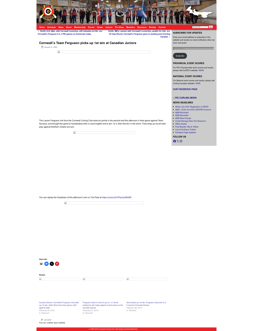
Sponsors (141, 27)
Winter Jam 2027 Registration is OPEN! (191, 106)
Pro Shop (119, 27)
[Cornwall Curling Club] (126, 12)
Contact (162, 27)
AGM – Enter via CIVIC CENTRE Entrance (193, 109)
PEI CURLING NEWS (186, 97)
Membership (80, 27)
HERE (201, 70)
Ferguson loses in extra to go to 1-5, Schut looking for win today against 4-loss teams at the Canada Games (103, 305)
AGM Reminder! (182, 112)
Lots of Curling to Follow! (185, 129)
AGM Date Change (183, 118)
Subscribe (180, 55)
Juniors (108, 27)
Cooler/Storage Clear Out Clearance (190, 120)
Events (91, 27)
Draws (100, 27)
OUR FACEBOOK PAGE (185, 89)
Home (42, 27)
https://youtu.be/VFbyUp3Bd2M (116, 197)
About (69, 27)
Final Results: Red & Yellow (186, 126)
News (61, 27)
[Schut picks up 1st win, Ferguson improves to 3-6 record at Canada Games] (146, 289)
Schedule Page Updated (185, 132)
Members (130, 27)
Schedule (51, 27)
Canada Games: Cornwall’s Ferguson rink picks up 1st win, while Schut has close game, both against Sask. (59, 305)
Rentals (152, 27)
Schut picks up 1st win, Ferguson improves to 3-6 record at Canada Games (146, 303)
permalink (47, 319)
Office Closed (180, 123)
